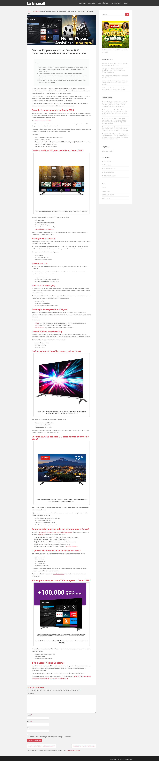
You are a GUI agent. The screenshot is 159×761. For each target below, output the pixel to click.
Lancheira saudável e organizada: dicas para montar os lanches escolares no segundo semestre (115, 82)
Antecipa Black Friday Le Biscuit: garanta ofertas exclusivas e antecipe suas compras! (114, 104)
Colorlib (117, 759)
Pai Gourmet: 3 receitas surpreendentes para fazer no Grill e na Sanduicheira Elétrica (115, 88)
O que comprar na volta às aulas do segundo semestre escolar (115, 76)
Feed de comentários (108, 195)
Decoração (91, 3)
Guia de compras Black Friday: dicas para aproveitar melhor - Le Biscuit (115, 102)
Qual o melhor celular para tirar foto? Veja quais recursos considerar (114, 121)
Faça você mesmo (103, 3)
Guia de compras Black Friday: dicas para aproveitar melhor (115, 113)
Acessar (104, 187)
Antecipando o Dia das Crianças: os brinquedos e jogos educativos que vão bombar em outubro (113, 70)
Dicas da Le (82, 3)
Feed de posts (106, 191)
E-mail (29, 721)
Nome (29, 715)
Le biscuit (126, 3)
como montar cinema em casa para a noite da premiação (55, 532)
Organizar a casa (116, 3)
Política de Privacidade (73, 750)
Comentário (31, 693)
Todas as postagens (110, 175)
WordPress (129, 759)
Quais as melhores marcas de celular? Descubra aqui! (115, 129)
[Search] (127, 14)
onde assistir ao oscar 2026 (43, 120)
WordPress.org (106, 198)
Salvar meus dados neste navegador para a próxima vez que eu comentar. (49, 737)
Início (29, 11)
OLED (37, 323)
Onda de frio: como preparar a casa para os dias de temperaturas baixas (115, 64)
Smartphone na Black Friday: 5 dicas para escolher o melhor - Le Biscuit (115, 110)
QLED (37, 325)
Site (28, 728)
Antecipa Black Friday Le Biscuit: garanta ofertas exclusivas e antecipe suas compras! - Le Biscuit (115, 135)
